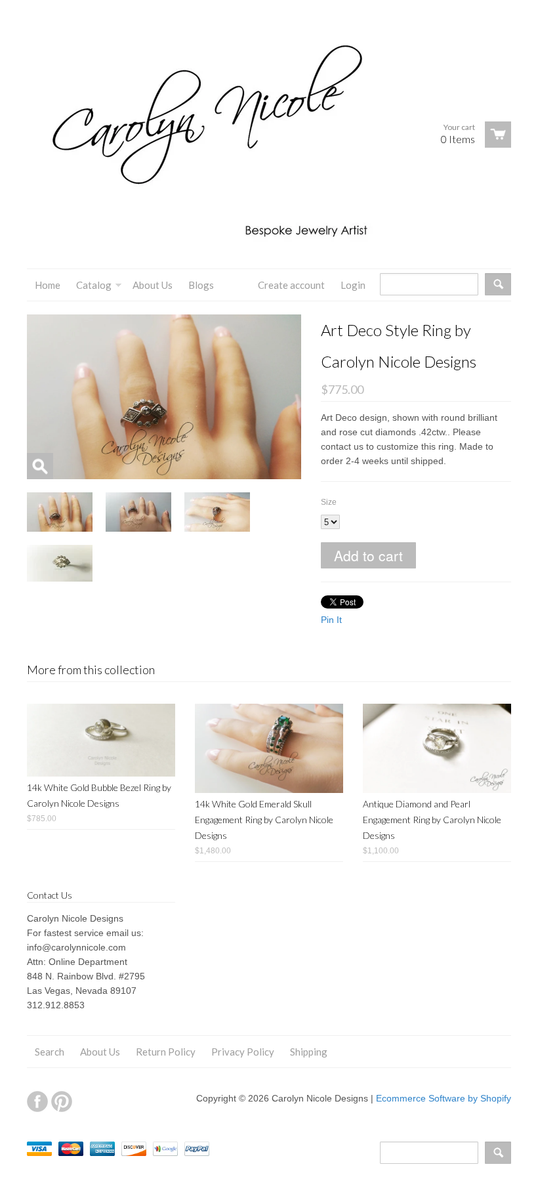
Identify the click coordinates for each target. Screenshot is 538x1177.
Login (353, 285)
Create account (291, 285)
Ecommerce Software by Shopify (443, 1098)
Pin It (331, 619)
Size (329, 502)
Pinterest (61, 1101)
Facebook (37, 1101)
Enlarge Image (40, 466)
